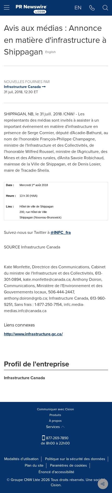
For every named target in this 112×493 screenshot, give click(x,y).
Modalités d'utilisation (21, 459)
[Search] (105, 8)
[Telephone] (92, 8)
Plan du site (34, 465)
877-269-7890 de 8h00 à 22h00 (55, 440)
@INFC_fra (61, 232)
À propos (55, 420)
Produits (55, 415)
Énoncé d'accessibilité (56, 472)
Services (53, 427)
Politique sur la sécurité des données (75, 459)
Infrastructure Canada (24, 378)
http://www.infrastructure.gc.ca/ (33, 334)
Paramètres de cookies (68, 465)
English (50, 52)
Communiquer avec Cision (55, 409)
